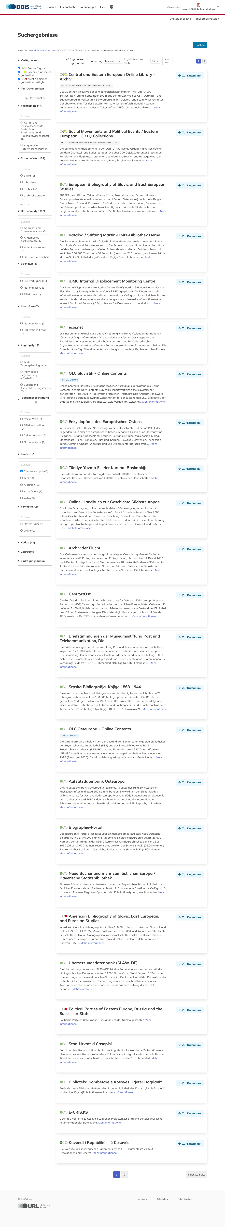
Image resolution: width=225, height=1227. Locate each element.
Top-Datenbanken (31, 88)
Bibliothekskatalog (207, 18)
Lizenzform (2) (28, 306)
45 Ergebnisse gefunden (75, 61)
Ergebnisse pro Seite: (133, 61)
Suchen (51, 7)
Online (30, 530)
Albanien (32, 484)
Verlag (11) (26, 542)
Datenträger (33, 523)
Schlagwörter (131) (31, 158)
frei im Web (32, 419)
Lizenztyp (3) (27, 263)
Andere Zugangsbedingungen (33, 363)
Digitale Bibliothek (181, 18)
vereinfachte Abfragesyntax (43, 50)
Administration (185, 1199)
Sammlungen (88, 7)
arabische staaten (33, 197)
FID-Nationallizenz (33, 427)
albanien (31, 182)
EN (112, 7)
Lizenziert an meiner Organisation (35, 73)
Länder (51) (27, 454)
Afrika (29, 478)
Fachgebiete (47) (30, 105)
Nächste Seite (196, 1174)
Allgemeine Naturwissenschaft (34, 147)
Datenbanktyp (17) (31, 211)
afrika (29, 175)
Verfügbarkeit (28, 60)
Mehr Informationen (72, 353)
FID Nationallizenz (33, 331)
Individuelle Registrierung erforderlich (29, 375)
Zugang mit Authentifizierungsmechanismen (40, 388)
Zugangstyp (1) (29, 345)
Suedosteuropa (35, 471)
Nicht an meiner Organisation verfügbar (32, 80)
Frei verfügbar (36, 68)
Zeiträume (26, 551)
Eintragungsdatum (31, 560)
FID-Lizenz (32, 294)
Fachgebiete (68, 7)
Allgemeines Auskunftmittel (31, 239)
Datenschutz (162, 1199)
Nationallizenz (34, 287)
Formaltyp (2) (28, 506)
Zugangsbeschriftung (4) (33, 399)
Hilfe (103, 7)
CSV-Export (167, 61)
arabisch (31, 189)
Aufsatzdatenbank (33, 249)
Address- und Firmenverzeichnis (33, 229)
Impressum (142, 1199)
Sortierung (96, 61)
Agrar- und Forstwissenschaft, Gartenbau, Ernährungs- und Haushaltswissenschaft (34, 131)
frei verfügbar (34, 435)
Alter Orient (32, 491)
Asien (29, 498)
